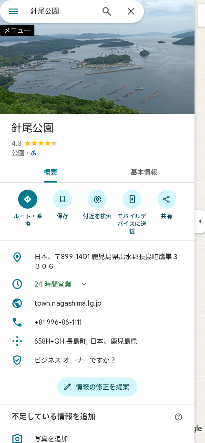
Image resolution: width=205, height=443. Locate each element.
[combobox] (62, 11)
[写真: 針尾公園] (97, 57)
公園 (18, 153)
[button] (97, 284)
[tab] (48, 171)
